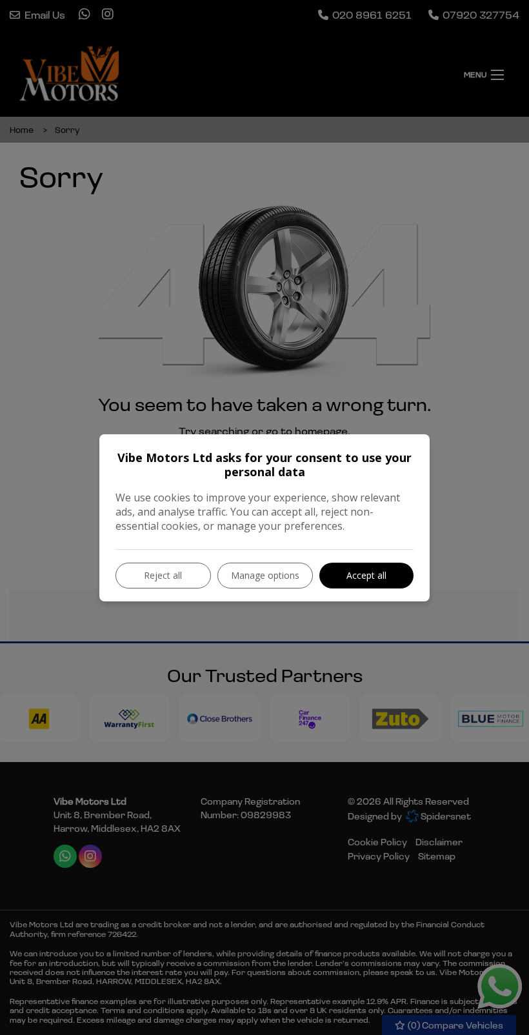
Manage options (265, 575)
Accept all (366, 575)
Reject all (163, 575)
